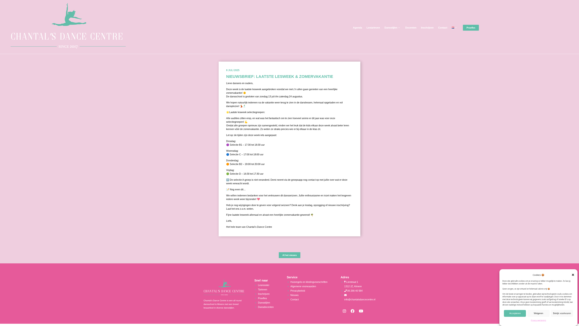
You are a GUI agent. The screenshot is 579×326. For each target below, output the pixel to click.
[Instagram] (344, 311)
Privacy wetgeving (538, 320)
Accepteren (515, 313)
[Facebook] (352, 311)
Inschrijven (427, 27)
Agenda (357, 27)
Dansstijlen (390, 27)
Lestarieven (373, 27)
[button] (572, 274)
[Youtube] (361, 311)
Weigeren (538, 313)
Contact (442, 27)
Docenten (410, 27)
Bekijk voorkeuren (562, 313)
